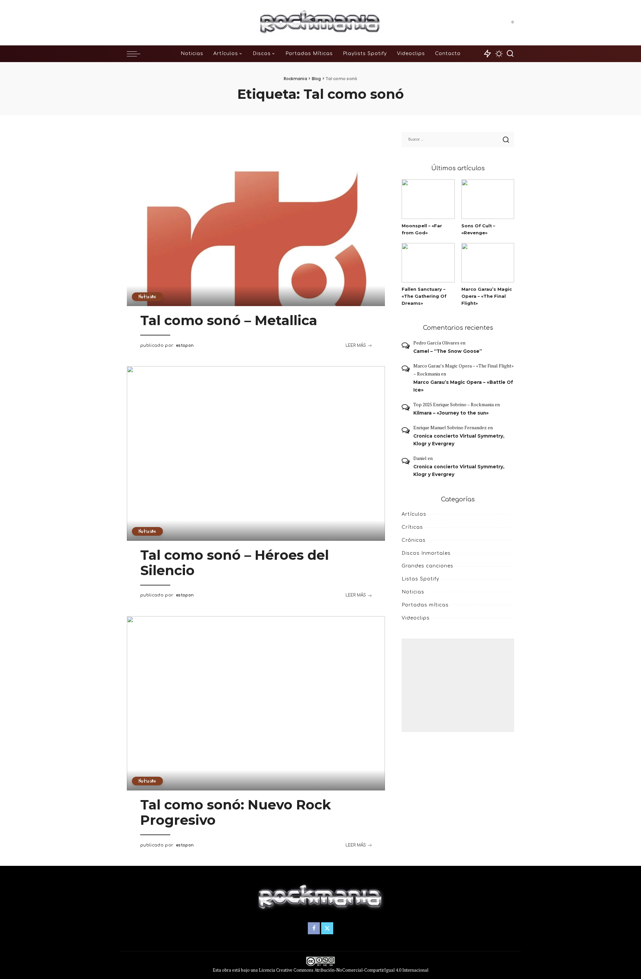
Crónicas (414, 540)
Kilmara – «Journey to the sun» (451, 413)
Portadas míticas (425, 604)
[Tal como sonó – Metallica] (256, 219)
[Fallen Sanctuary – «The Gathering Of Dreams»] (428, 263)
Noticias (147, 297)
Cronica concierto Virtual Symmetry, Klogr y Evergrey (458, 439)
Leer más (356, 345)
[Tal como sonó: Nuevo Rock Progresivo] (256, 703)
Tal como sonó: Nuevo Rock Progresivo (235, 812)
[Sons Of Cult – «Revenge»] (487, 199)
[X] (501, 22)
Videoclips (416, 618)
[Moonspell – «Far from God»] (428, 199)
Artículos (414, 514)
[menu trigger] (137, 53)
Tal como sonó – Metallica (228, 320)
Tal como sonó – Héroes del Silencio (234, 562)
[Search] (510, 53)
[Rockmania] (320, 23)
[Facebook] (492, 22)
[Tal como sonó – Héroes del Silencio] (256, 453)
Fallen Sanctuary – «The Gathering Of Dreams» (424, 296)
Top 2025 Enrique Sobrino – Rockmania (453, 404)
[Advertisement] (458, 685)
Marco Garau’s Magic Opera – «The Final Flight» (486, 296)
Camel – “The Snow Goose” (447, 351)
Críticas (412, 527)
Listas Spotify (420, 578)
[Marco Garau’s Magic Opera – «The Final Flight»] (487, 263)
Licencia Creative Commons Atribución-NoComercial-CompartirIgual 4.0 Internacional (343, 970)
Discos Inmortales (426, 553)
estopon (185, 345)
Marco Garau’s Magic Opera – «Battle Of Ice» (463, 386)
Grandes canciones (427, 565)
